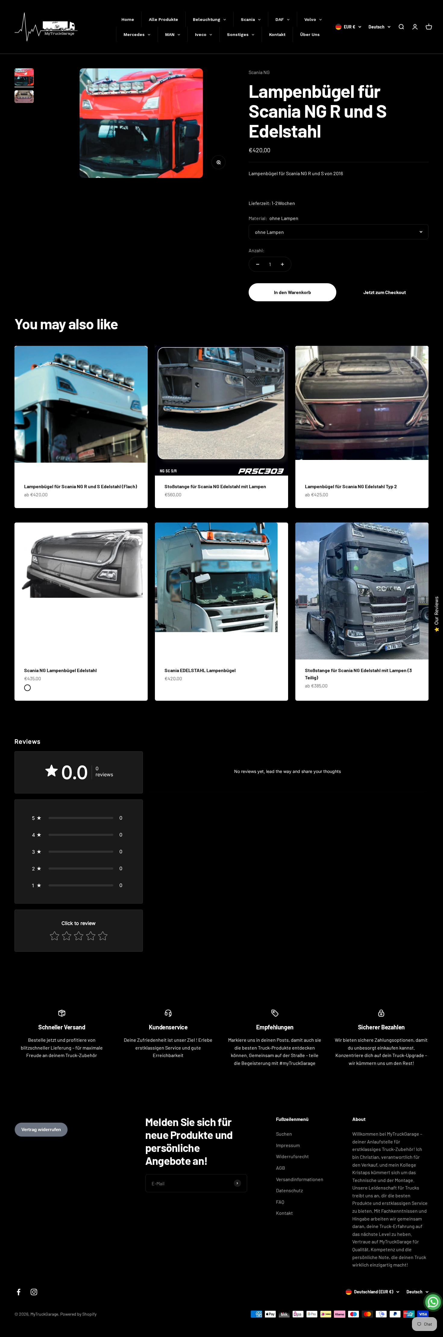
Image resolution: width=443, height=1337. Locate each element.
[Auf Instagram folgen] (34, 1292)
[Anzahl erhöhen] (282, 264)
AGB (280, 1168)
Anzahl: (256, 250)
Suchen (284, 1134)
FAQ (280, 1202)
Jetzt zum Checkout (384, 292)
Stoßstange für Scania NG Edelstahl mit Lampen (215, 486)
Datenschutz (289, 1190)
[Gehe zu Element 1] (24, 77)
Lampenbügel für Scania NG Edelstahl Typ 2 (351, 486)
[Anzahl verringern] (257, 264)
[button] (78, 818)
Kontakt (284, 1213)
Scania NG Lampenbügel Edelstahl (60, 670)
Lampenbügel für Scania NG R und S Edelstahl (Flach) (80, 486)
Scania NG (259, 72)
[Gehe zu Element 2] (24, 97)
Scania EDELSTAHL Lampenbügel (200, 670)
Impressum (288, 1145)
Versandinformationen (299, 1179)
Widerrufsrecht (292, 1156)
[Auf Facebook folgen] (18, 1292)
